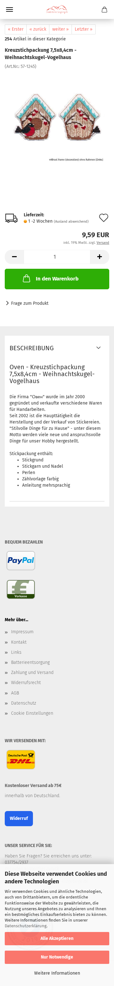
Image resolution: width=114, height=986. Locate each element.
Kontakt (19, 642)
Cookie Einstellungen (32, 713)
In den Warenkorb (57, 278)
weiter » (60, 29)
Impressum (22, 631)
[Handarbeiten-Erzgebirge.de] (56, 9)
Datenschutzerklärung (26, 925)
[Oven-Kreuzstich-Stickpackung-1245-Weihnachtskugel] (57, 116)
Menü (9, 9)
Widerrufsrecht (26, 682)
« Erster (15, 29)
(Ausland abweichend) (71, 221)
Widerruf (19, 818)
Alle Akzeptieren (57, 938)
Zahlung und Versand (32, 672)
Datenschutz (23, 703)
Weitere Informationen (57, 973)
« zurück (37, 29)
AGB (15, 693)
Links (16, 652)
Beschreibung (32, 348)
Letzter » (83, 29)
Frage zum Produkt (29, 303)
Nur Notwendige (57, 957)
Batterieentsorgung (30, 662)
